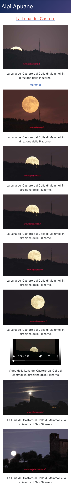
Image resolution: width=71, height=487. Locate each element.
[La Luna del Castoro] (35, 259)
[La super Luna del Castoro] (35, 46)
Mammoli (36, 84)
